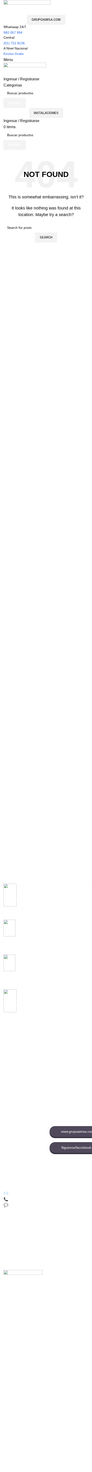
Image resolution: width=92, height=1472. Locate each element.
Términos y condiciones (21, 1139)
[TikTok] (21, 1226)
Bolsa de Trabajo (62, 1071)
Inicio (53, 1047)
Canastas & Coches (18, 1068)
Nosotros (56, 1055)
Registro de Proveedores (68, 1087)
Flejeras (10, 1051)
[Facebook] (8, 1226)
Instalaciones (46, 113)
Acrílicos (10, 1076)
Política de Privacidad (20, 1123)
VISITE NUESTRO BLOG (22, 1167)
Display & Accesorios (19, 1092)
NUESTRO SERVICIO (20, 1100)
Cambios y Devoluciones (22, 1131)
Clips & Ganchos (16, 1060)
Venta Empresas (62, 1079)
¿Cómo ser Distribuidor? (22, 1147)
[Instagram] (47, 1226)
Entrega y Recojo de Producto (19, 1157)
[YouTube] (34, 1226)
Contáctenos (59, 1063)
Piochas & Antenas (17, 1084)
